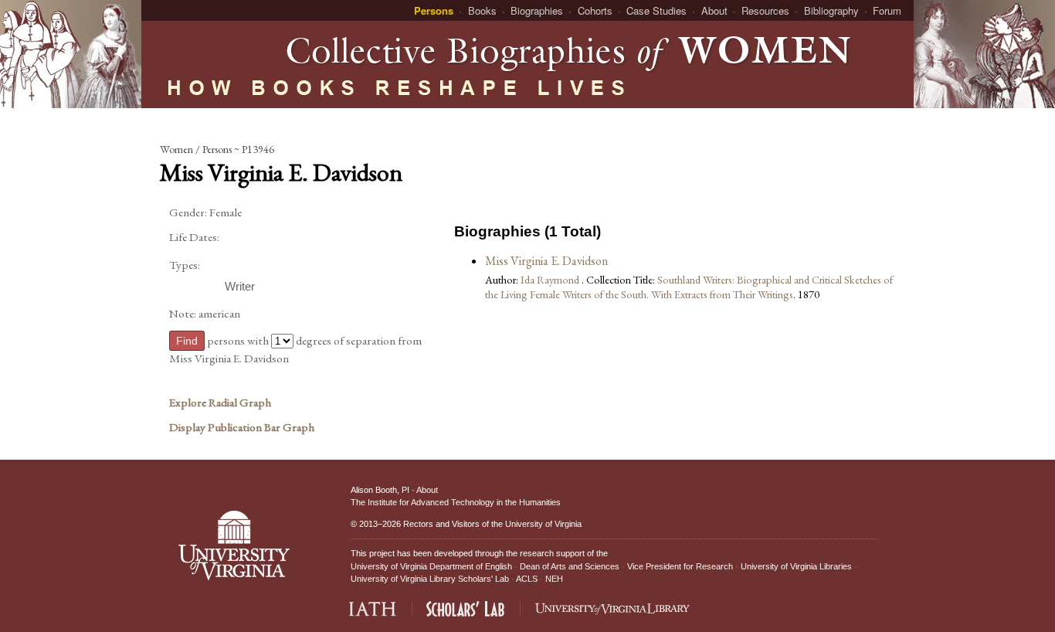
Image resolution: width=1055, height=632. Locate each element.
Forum (887, 10)
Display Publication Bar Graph (241, 427)
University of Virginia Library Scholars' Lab (430, 578)
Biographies (537, 10)
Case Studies (656, 10)
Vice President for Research (680, 566)
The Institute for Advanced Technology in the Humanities (456, 502)
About (714, 10)
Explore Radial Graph (220, 402)
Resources (765, 10)
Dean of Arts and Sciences (569, 566)
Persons (433, 10)
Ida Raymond (551, 279)
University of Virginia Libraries (796, 566)
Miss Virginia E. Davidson (546, 261)
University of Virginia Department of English (431, 566)
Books (482, 10)
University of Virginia (543, 523)
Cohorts (595, 10)
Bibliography (831, 10)
